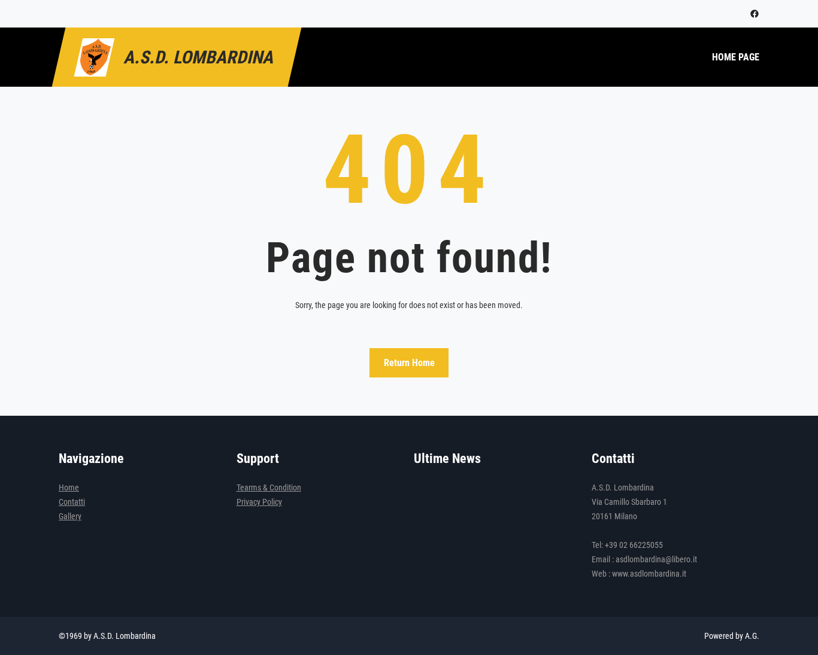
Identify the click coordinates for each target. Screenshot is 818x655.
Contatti (72, 502)
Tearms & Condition (269, 487)
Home (69, 487)
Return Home (409, 362)
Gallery (70, 516)
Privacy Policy (259, 502)
